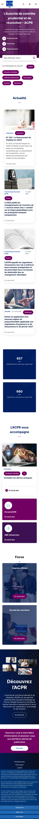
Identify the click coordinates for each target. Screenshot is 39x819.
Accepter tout (19, 807)
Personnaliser (19, 816)
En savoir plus (10, 517)
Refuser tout (19, 812)
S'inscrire (19, 748)
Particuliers (20, 765)
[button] (36, 4)
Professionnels (19, 762)
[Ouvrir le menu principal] (3, 4)
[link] (10, 38)
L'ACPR (19, 768)
